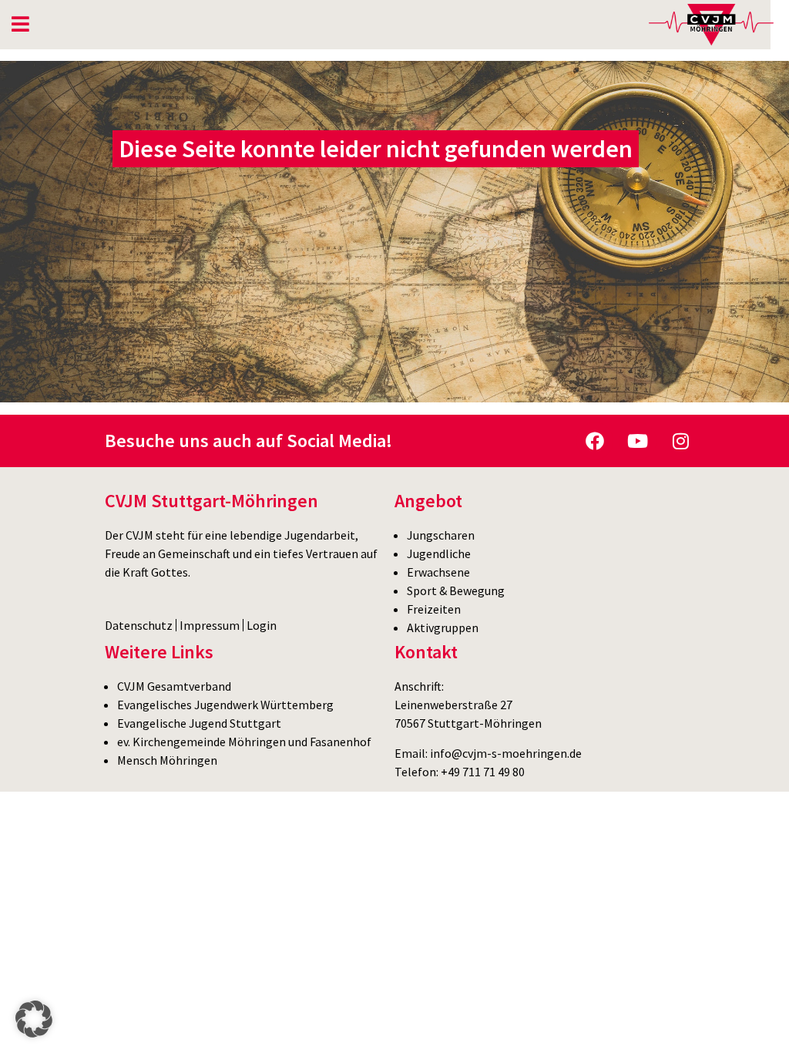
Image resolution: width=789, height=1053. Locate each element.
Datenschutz (139, 625)
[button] (34, 1019)
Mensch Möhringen (167, 760)
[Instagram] (681, 440)
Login (262, 625)
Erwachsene (438, 572)
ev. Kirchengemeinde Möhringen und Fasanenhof (244, 741)
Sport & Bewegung (456, 590)
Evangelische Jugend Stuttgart (199, 723)
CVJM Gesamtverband (174, 686)
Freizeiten (434, 609)
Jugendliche (439, 553)
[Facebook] (594, 440)
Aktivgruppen (442, 627)
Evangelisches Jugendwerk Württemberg (225, 704)
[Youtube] (637, 440)
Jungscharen (441, 535)
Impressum (210, 625)
